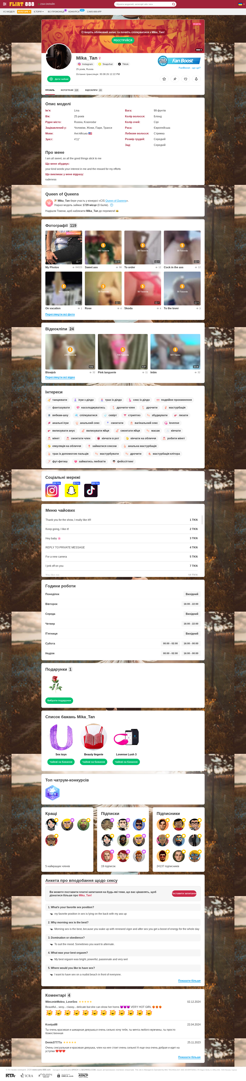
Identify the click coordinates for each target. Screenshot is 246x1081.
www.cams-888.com (41, 1070)
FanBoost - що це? (190, 67)
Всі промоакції (56, 12)
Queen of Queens (115, 200)
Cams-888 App (94, 12)
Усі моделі (9, 12)
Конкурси (73, 12)
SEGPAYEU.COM (88, 1070)
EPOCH (75, 1070)
